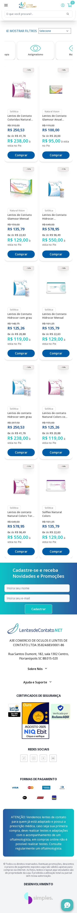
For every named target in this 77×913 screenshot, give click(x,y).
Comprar (21, 155)
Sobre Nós (35, 669)
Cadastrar (38, 609)
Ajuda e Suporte (35, 682)
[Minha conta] (63, 5)
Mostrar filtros (23, 31)
